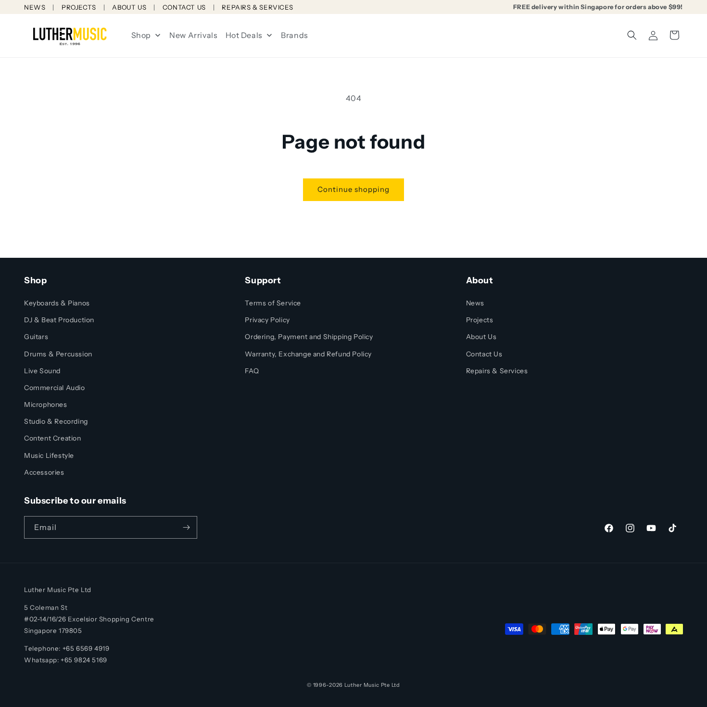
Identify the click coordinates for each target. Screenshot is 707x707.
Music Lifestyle (49, 455)
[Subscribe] (186, 527)
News (475, 303)
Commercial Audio (54, 387)
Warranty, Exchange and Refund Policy (308, 354)
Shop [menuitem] (141, 35)
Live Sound (42, 370)
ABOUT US (129, 7)
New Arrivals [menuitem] (193, 35)
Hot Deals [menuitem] (244, 35)
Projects (479, 320)
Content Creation (52, 438)
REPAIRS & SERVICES (257, 7)
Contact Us (484, 354)
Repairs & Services (497, 370)
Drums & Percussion (58, 354)
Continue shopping (353, 189)
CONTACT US (184, 7)
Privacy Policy (267, 320)
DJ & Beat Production (59, 320)
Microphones (45, 404)
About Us (481, 336)
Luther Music (361, 685)
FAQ (252, 370)
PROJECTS (79, 7)
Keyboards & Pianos (57, 303)
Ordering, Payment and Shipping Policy (309, 336)
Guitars (36, 336)
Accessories (44, 472)
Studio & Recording (56, 421)
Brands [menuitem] (294, 35)
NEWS (34, 7)
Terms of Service (273, 303)
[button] (632, 35)
